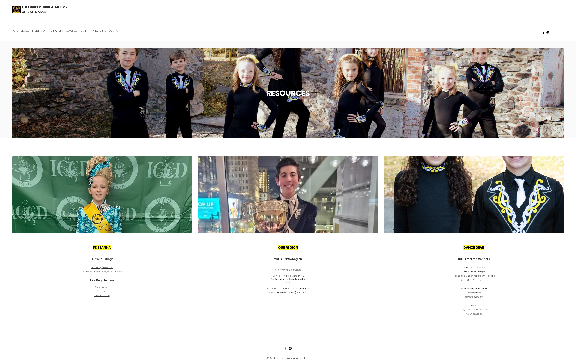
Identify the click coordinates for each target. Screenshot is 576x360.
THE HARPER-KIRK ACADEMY (45, 7)
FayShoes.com (474, 313)
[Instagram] (547, 32)
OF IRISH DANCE (34, 11)
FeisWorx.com (102, 291)
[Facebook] (543, 32)
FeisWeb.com (102, 287)
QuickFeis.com (102, 295)
